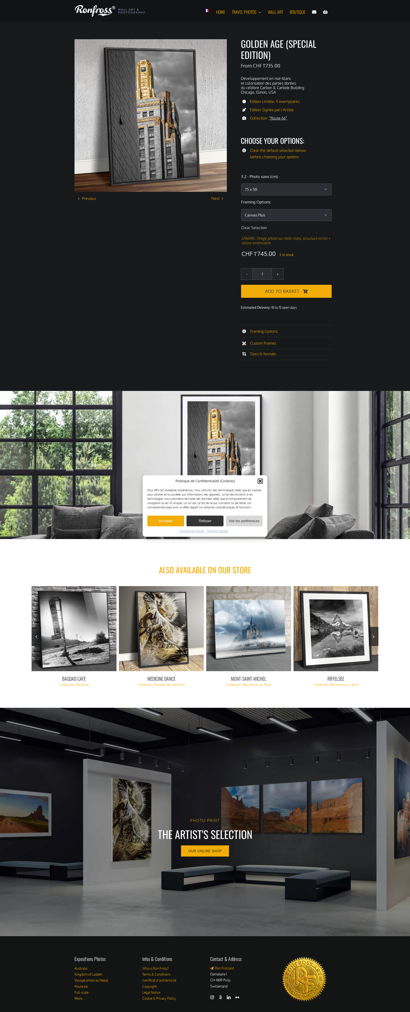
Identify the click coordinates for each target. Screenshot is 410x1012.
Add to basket (282, 291)
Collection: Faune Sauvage (336, 685)
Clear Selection (254, 228)
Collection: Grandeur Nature (248, 685)
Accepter (166, 521)
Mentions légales (217, 531)
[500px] (220, 997)
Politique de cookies (192, 531)
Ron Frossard (224, 968)
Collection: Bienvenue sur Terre (74, 685)
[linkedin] (229, 997)
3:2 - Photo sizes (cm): (260, 176)
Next (215, 198)
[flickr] (237, 997)
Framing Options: (256, 202)
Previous (89, 198)
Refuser (205, 521)
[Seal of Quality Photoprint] (304, 955)
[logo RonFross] (110, 6)
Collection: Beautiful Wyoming (161, 685)
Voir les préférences (244, 521)
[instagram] (212, 997)
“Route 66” (278, 118)
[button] (260, 481)
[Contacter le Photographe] (314, 12)
